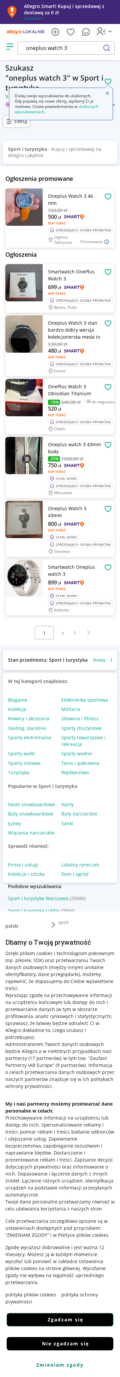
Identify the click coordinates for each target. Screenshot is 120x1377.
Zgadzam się (65, 1319)
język (64, 922)
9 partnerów (70, 1065)
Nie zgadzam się (65, 1343)
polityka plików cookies (30, 1294)
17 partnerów (45, 1058)
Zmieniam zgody (60, 1365)
